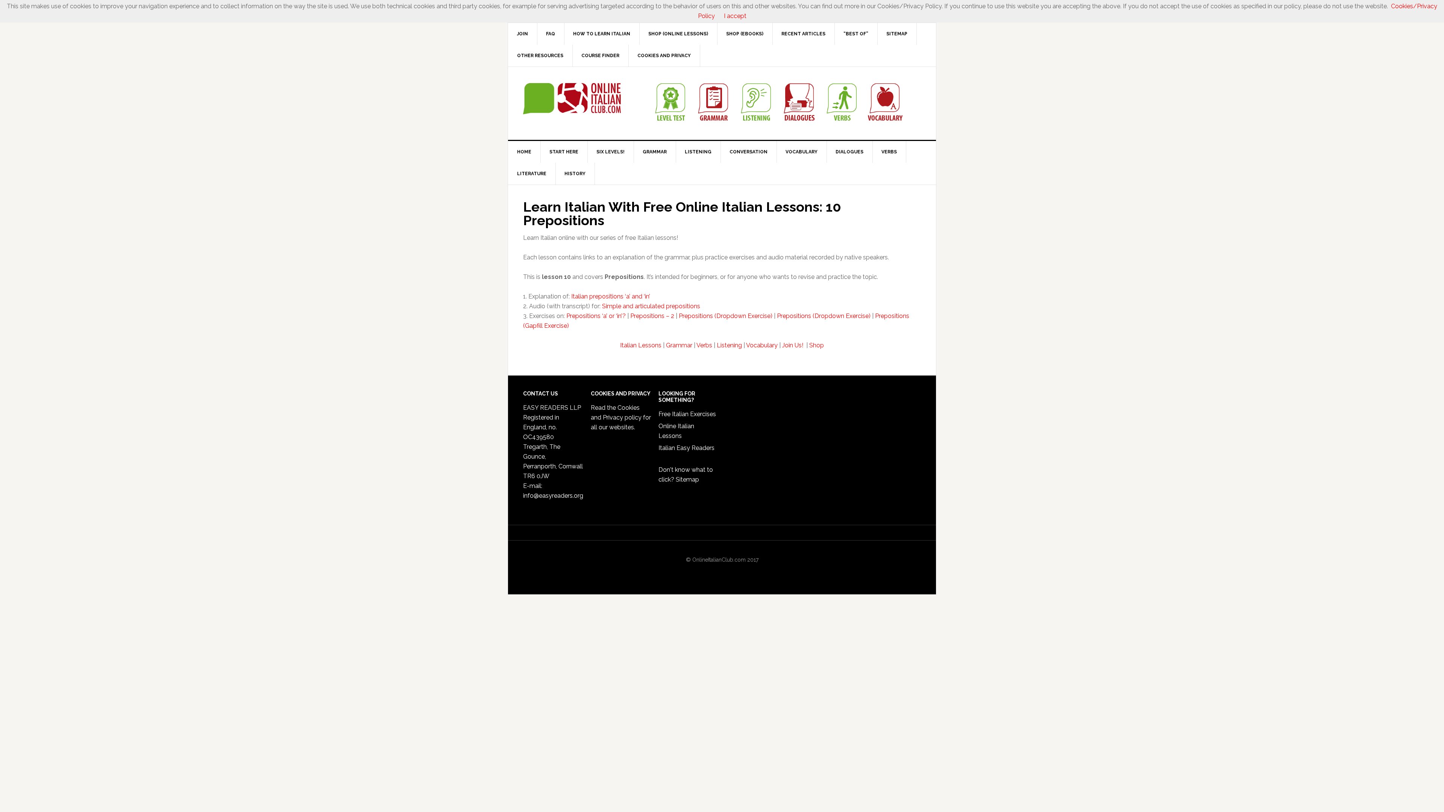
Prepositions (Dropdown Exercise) (725, 316)
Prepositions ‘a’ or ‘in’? (596, 316)
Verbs (704, 345)
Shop (816, 345)
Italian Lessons (640, 345)
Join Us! (793, 345)
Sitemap (687, 479)
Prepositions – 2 (652, 316)
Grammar (679, 345)
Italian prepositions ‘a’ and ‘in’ (610, 296)
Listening (729, 345)
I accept (735, 16)
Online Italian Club (572, 99)
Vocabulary (762, 345)
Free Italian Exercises (687, 414)
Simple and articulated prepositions (651, 306)
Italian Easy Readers (686, 447)
